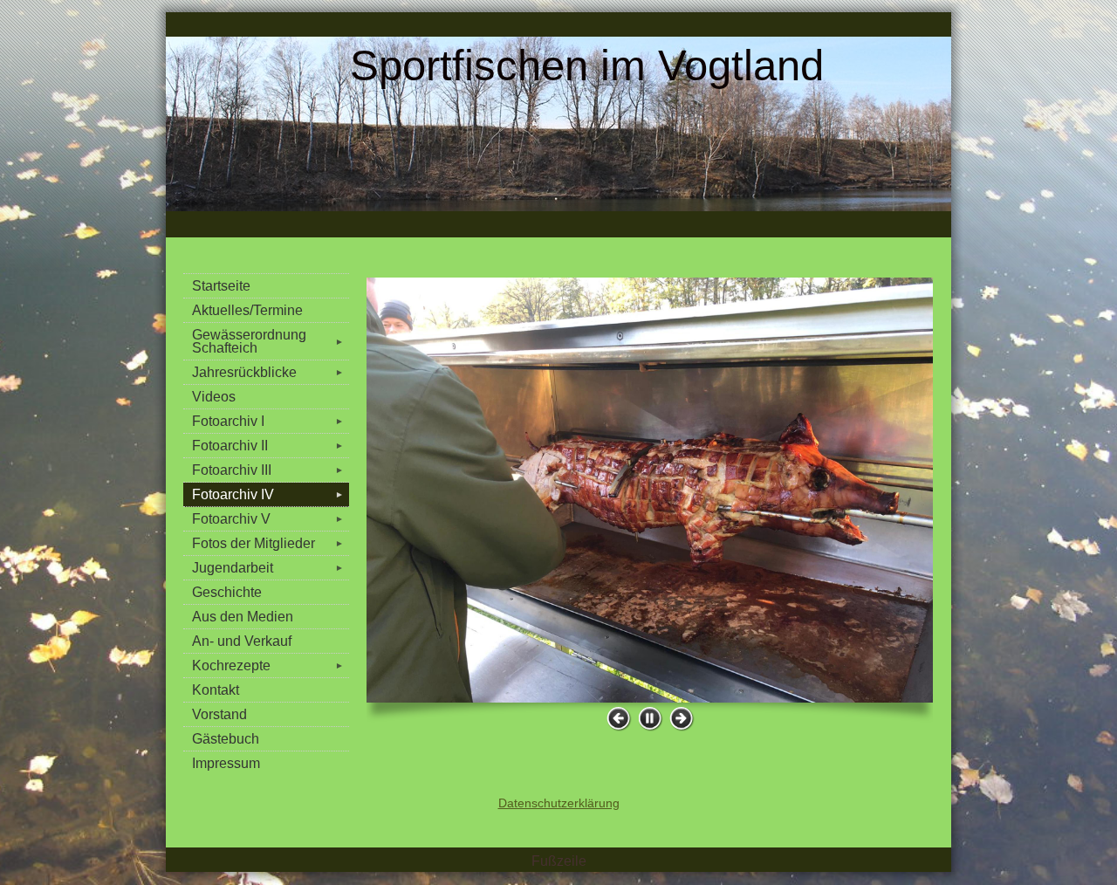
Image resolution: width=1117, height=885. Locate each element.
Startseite (221, 285)
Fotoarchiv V (268, 518)
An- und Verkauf (241, 641)
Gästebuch (225, 738)
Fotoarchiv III (268, 470)
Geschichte (227, 592)
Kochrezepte (268, 665)
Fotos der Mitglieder (268, 543)
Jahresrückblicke (268, 372)
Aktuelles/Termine (247, 310)
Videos (214, 396)
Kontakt (215, 690)
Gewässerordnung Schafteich (268, 341)
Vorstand (219, 714)
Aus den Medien (242, 616)
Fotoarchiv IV (268, 494)
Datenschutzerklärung (559, 803)
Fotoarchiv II (268, 445)
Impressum (226, 763)
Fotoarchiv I (268, 421)
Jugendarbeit (268, 567)
